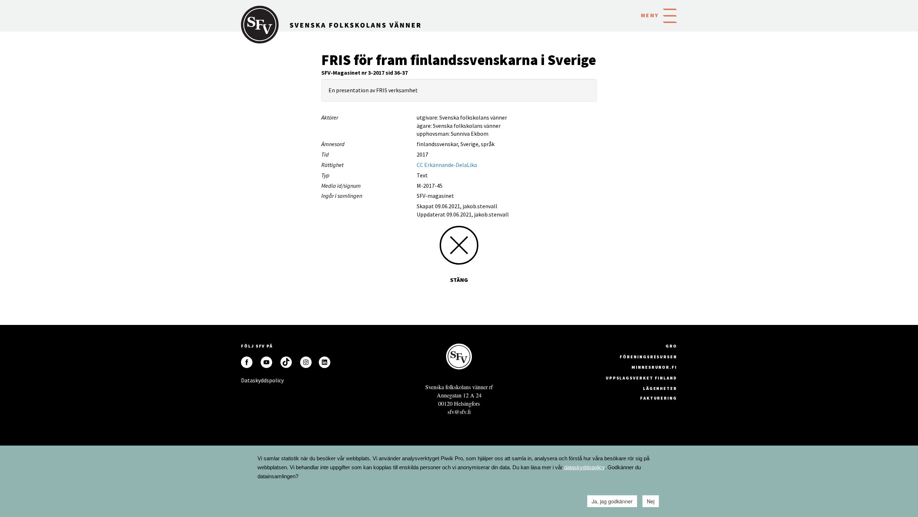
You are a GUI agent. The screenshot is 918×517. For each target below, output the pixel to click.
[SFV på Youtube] (266, 362)
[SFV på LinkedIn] (324, 362)
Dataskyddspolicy (246, 380)
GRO (671, 346)
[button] (670, 15)
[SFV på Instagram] (306, 362)
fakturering (658, 398)
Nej (650, 501)
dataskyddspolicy (584, 467)
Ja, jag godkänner (612, 501)
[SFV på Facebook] (246, 362)
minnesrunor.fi (654, 367)
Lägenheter (660, 388)
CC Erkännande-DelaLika (447, 164)
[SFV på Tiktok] (286, 362)
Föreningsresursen (648, 356)
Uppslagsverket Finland (641, 378)
